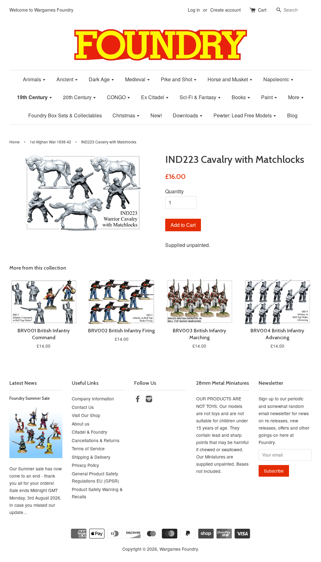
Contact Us (83, 407)
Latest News (23, 383)
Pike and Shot (177, 79)
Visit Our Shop (86, 415)
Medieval (136, 79)
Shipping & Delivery (91, 457)
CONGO (117, 97)
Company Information (93, 398)
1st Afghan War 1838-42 (50, 141)
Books (239, 97)
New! (156, 115)
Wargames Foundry (179, 549)
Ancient (65, 79)
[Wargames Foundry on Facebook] (137, 400)
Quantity (174, 191)
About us (80, 423)
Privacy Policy (85, 465)
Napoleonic (276, 79)
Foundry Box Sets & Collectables (65, 115)
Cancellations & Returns (95, 440)
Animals (32, 79)
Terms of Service (88, 448)
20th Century (78, 97)
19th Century (33, 97)
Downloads (186, 115)
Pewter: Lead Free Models (243, 115)
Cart (262, 10)
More (294, 97)
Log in (194, 10)
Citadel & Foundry (89, 432)
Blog (292, 115)
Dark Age (100, 79)
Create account (225, 10)
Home (14, 141)
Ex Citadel (153, 97)
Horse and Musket (228, 79)
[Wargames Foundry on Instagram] (148, 400)
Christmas (124, 115)
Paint (267, 97)
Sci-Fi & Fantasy (199, 97)
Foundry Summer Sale (29, 398)
